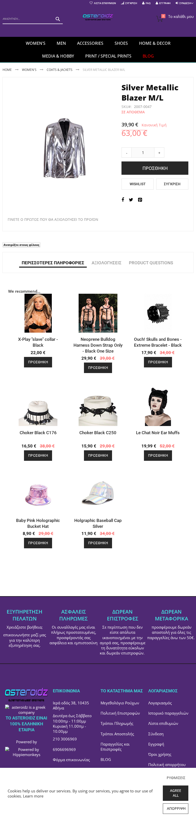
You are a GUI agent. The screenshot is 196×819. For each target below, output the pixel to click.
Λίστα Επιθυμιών (105, 3)
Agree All (175, 793)
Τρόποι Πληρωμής (117, 723)
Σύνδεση (156, 733)
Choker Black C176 (38, 432)
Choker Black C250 (97, 432)
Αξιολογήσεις (106, 262)
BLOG (106, 759)
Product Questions (151, 262)
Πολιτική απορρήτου (167, 764)
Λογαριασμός (160, 702)
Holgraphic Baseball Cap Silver (98, 523)
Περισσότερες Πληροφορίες (53, 262)
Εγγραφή (164, 3)
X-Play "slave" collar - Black (38, 342)
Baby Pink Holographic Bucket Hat (38, 523)
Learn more (33, 796)
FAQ (148, 3)
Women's (29, 70)
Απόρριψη (176, 808)
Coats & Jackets (59, 70)
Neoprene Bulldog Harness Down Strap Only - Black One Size (98, 345)
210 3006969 (65, 738)
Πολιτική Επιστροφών (120, 713)
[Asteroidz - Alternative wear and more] (98, 17)
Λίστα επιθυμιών (163, 723)
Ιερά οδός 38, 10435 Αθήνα (71, 705)
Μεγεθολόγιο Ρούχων (120, 702)
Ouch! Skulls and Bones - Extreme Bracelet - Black (158, 342)
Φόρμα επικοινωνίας (71, 759)
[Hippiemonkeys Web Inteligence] (26, 754)
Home (7, 70)
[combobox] (33, 19)
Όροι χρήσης (159, 754)
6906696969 (64, 749)
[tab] (53, 262)
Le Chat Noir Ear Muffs (158, 432)
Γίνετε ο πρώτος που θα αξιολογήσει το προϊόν (53, 219)
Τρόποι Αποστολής (117, 733)
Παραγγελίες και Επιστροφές (115, 746)
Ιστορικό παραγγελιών (168, 713)
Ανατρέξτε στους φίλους (21, 245)
